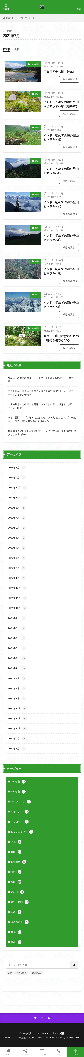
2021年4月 (16, 668)
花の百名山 (19, 921)
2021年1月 (16, 698)
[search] (74, 965)
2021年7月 (16, 638)
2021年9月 (16, 618)
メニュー (42, 1054)
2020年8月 (16, 748)
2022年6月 (16, 527)
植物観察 (35, 64)
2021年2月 (16, 688)
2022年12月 (17, 487)
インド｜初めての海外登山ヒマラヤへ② (61, 271)
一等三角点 (21, 972)
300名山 (17, 791)
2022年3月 (16, 557)
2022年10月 (17, 497)
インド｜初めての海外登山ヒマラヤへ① (61, 305)
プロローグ (19, 821)
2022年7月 (16, 517)
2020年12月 (17, 708)
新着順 (6, 49)
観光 (16, 932)
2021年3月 (16, 678)
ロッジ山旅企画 (21, 831)
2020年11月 (17, 718)
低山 (16, 851)
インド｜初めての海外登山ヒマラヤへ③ (61, 238)
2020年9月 (16, 738)
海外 (37, 94)
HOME (9, 18)
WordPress (73, 1037)
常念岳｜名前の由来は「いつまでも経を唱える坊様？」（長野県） (40, 380)
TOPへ (75, 1054)
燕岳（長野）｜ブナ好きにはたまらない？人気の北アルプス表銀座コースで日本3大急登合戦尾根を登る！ (42, 419)
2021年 (23, 18)
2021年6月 (16, 648)
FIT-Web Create (41, 1037)
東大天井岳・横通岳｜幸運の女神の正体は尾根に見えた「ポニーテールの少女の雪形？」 (42, 393)
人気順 (15, 49)
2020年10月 (17, 728)
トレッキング (21, 801)
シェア (25, 1054)
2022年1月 (16, 577)
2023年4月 (16, 477)
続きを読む (69, 79)
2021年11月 (17, 597)
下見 (15, 841)
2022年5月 (16, 537)
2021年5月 (16, 658)
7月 (35, 18)
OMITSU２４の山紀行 (51, 1033)
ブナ (10, 972)
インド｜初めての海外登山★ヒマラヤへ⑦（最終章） (61, 104)
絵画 (15, 911)
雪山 (15, 942)
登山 (16, 881)
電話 (59, 1054)
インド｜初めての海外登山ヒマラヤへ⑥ (61, 137)
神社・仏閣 (19, 901)
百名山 (17, 891)
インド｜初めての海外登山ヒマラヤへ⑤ (61, 171)
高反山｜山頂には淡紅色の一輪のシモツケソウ (61, 338)
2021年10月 (17, 608)
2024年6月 (16, 467)
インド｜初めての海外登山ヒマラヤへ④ (61, 204)
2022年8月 (16, 507)
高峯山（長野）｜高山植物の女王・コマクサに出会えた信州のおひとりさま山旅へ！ (42, 432)
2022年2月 (16, 567)
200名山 (18, 781)
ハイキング (19, 811)
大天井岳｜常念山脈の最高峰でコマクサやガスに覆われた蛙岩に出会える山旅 (42, 406)
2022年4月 (16, 547)
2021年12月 (17, 587)
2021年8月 (16, 628)
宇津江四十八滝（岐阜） (60, 71)
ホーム (8, 1054)
